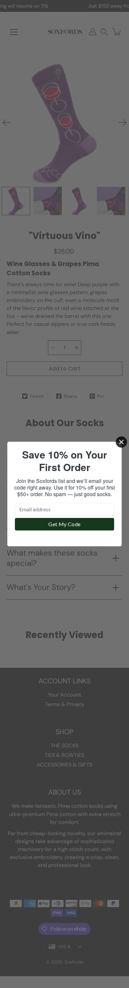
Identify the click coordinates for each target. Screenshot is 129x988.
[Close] (121, 442)
